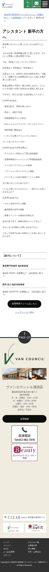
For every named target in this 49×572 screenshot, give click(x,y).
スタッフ (7, 555)
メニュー (7, 545)
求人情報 (31, 549)
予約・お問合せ (34, 552)
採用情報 (24, 419)
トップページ (21, 312)
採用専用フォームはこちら (24, 304)
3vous (5, 549)
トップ (6, 542)
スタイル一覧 (33, 542)
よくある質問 (8, 552)
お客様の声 (32, 545)
